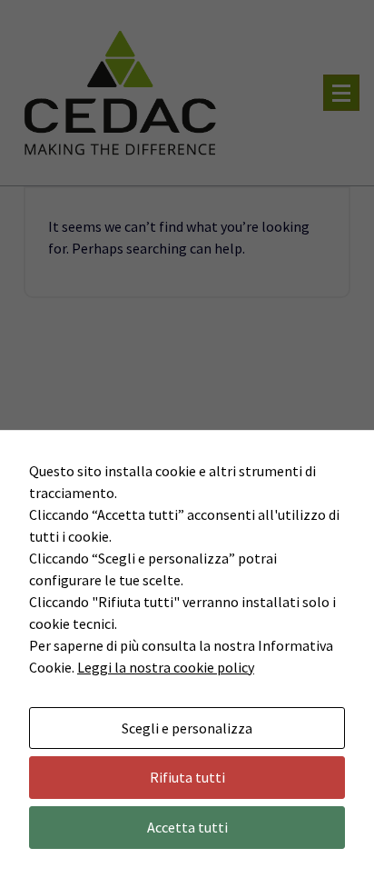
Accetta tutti (187, 827)
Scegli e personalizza (187, 728)
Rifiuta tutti (187, 777)
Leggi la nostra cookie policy (165, 667)
